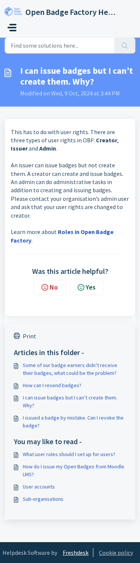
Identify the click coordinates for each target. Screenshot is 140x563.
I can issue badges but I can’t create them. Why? (70, 401)
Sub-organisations (43, 499)
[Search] (125, 45)
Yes (91, 287)
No (54, 287)
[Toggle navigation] (11, 27)
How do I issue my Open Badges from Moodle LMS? (73, 470)
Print (29, 336)
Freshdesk (75, 552)
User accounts (39, 486)
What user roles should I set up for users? (69, 454)
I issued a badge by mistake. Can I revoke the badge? (73, 421)
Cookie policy (116, 552)
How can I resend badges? (52, 385)
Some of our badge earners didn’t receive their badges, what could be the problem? (70, 369)
